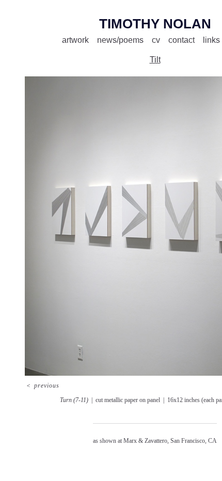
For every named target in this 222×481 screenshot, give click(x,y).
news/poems (120, 40)
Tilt (155, 59)
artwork (75, 40)
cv (156, 40)
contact (181, 40)
